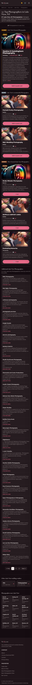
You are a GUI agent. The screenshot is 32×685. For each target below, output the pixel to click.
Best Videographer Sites (7, 673)
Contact (3, 657)
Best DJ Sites (4, 668)
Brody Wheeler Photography (12, 181)
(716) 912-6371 (8, 146)
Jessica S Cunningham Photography (13, 52)
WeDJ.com (3, 7)
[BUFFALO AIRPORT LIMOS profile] (16, 205)
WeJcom (4, 3)
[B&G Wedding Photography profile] (16, 133)
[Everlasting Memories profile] (16, 239)
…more (9, 80)
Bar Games (4, 675)
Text (20, 55)
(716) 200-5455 (8, 218)
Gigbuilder (4, 666)
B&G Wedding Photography (13, 142)
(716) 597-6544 (14, 55)
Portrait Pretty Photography (13, 110)
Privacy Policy (5, 659)
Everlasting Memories (10, 248)
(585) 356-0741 (8, 184)
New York (10, 7)
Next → (24, 568)
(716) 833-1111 (8, 252)
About (3, 653)
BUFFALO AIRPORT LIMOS (12, 214)
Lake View (16, 7)
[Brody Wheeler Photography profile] (16, 171)
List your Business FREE (7, 655)
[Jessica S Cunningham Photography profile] (16, 41)
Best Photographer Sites (7, 671)
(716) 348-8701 (8, 114)
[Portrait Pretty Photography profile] (16, 101)
